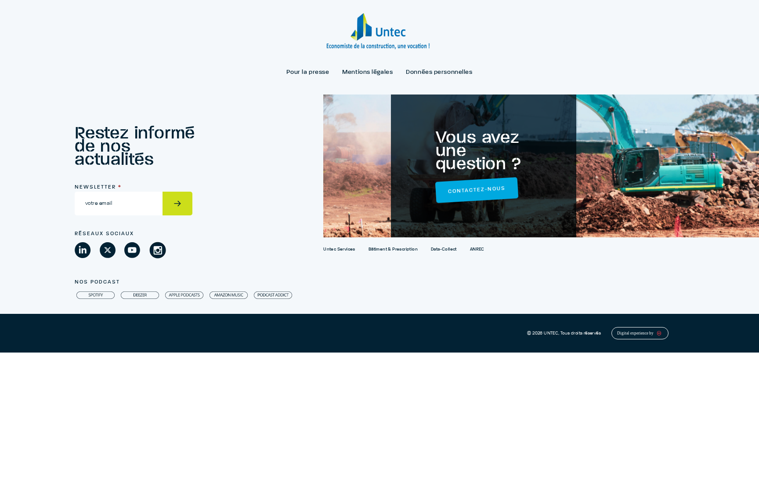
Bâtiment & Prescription (393, 249)
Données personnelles (439, 72)
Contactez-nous (476, 190)
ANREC (477, 249)
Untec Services (339, 249)
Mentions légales (367, 72)
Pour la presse (307, 72)
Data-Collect (444, 249)
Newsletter (98, 187)
